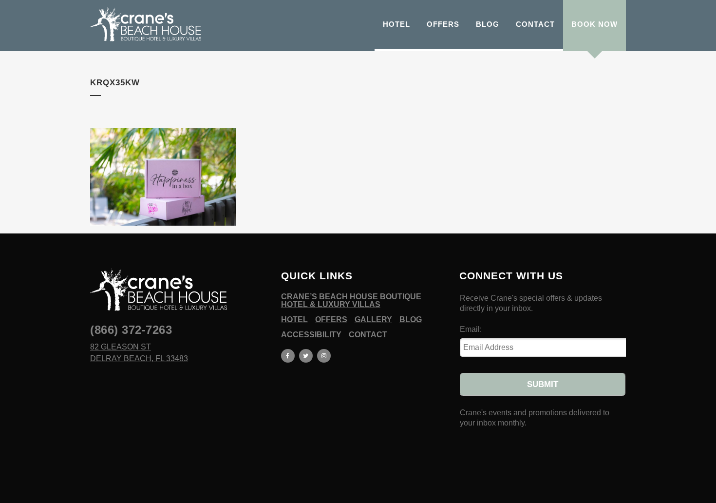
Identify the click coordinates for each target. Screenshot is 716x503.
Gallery (373, 320)
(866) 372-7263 (131, 329)
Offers (331, 320)
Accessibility (311, 335)
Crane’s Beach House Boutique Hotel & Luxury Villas (351, 301)
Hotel (294, 320)
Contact (368, 335)
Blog (410, 320)
